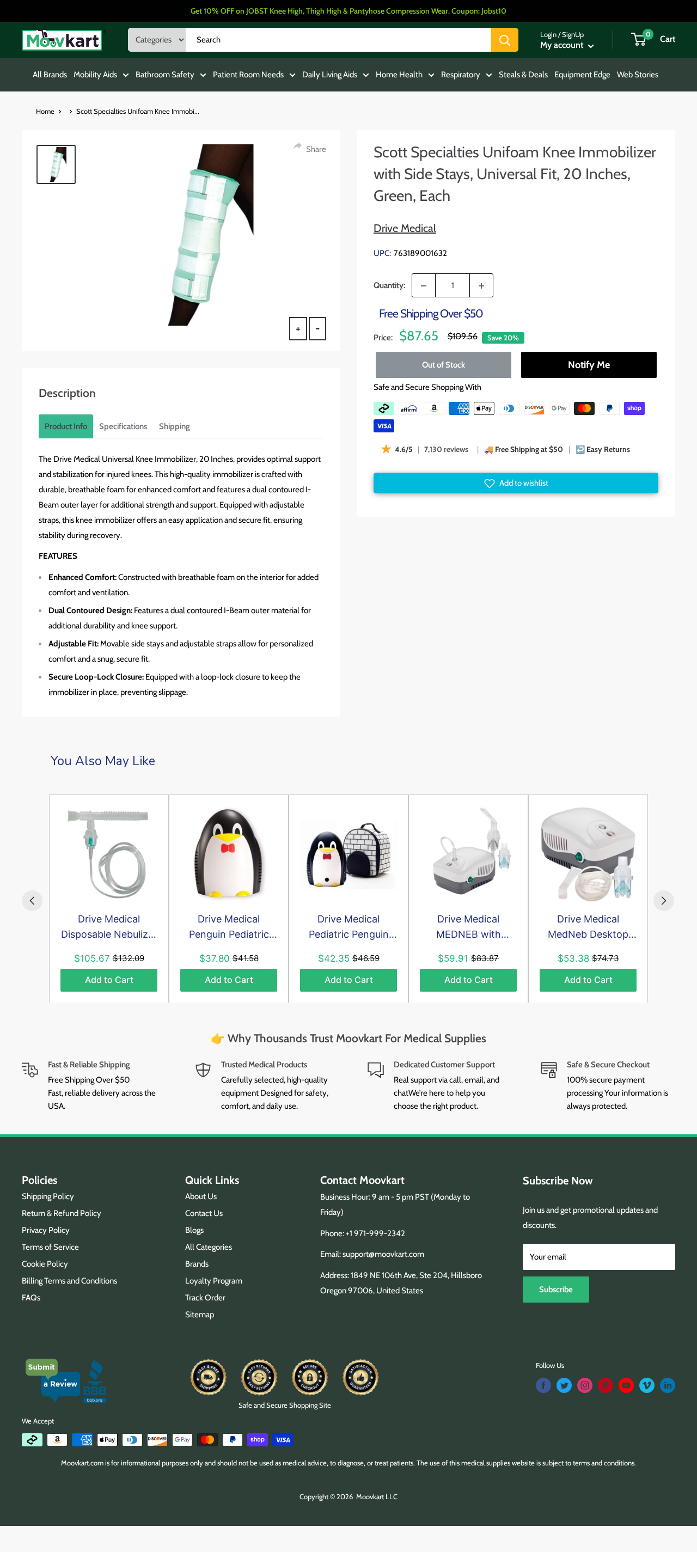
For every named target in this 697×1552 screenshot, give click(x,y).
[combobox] (338, 40)
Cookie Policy (45, 1264)
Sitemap (199, 1314)
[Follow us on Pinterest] (605, 1385)
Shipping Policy (48, 1196)
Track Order (205, 1298)
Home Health (399, 75)
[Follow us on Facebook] (543, 1385)
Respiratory (460, 75)
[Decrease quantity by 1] (423, 285)
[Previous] (32, 900)
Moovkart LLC (377, 1496)
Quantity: (389, 285)
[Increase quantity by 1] (481, 285)
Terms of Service (50, 1247)
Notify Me (588, 365)
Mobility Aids (95, 75)
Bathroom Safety (165, 75)
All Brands (50, 75)
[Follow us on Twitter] (564, 1385)
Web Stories (637, 75)
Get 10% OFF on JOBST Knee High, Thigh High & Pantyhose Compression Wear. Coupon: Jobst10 (348, 11)
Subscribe (556, 1289)
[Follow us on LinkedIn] (667, 1385)
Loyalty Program (213, 1281)
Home (45, 111)
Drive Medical (405, 228)
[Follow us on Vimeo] (647, 1385)
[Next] (663, 900)
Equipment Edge (582, 75)
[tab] (66, 426)
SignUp (573, 34)
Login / (550, 34)
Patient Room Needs (248, 75)
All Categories (208, 1247)
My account (562, 45)
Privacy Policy (46, 1230)
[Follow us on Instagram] (584, 1385)
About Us (201, 1196)
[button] (516, 483)
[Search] (504, 40)
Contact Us (204, 1213)
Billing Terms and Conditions (69, 1281)
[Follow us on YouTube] (626, 1385)
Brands (197, 1264)
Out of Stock (443, 365)
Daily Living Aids (329, 75)
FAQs (31, 1298)
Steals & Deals (523, 75)
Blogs (194, 1230)
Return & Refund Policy (61, 1213)
